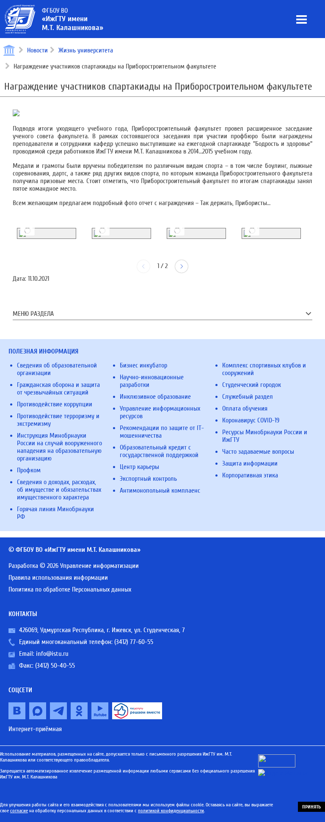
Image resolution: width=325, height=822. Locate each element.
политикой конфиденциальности (171, 811)
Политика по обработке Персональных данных (69, 589)
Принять (311, 807)
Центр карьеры (139, 467)
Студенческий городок (251, 385)
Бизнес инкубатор (143, 365)
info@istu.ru (52, 654)
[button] (181, 266)
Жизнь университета (85, 50)
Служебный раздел (247, 396)
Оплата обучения (244, 408)
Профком (29, 470)
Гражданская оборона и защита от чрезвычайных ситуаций (58, 388)
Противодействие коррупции (54, 404)
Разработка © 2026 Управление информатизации (73, 566)
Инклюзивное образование (155, 396)
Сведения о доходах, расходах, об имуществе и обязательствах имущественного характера (59, 489)
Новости (37, 50)
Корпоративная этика (250, 475)
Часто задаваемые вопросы (258, 451)
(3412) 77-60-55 (133, 642)
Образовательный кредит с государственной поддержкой (159, 451)
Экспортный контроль (148, 478)
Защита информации (250, 463)
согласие (19, 811)
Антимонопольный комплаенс (160, 490)
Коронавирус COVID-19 (250, 420)
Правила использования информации (58, 577)
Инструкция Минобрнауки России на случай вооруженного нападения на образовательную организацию (59, 447)
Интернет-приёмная (35, 729)
